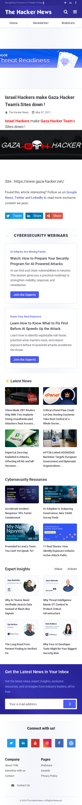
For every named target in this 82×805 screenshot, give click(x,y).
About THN (11, 765)
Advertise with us (15, 770)
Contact (9, 775)
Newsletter (41, 23)
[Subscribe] (69, 704)
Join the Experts (24, 294)
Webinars (68, 23)
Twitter (19, 198)
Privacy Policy (49, 775)
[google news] (71, 743)
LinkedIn (37, 198)
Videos (58, 568)
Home (13, 23)
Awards (45, 770)
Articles (72, 568)
